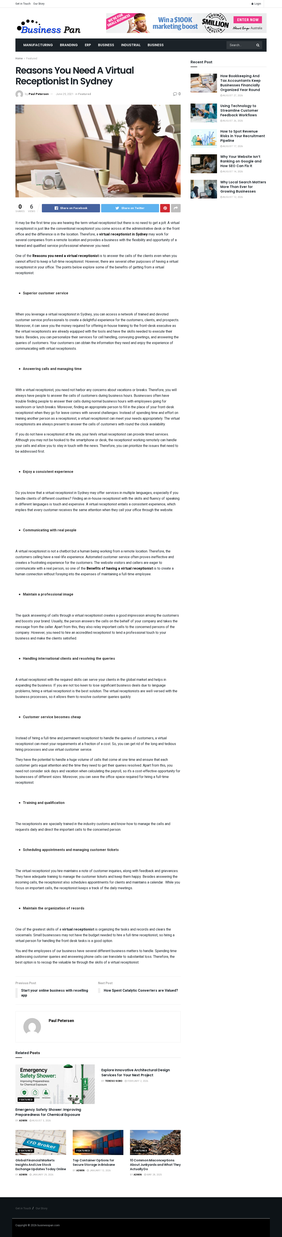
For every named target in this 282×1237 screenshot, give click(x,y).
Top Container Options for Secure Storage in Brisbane (94, 1162)
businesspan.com (48, 1225)
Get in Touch (23, 4)
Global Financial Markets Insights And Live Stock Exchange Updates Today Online (40, 1164)
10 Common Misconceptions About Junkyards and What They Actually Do (155, 1164)
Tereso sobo (113, 1081)
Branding (69, 45)
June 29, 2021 (64, 94)
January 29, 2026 (42, 1175)
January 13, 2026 (100, 1170)
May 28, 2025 (154, 1175)
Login (257, 4)
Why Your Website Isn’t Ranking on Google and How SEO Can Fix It (241, 161)
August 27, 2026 (232, 95)
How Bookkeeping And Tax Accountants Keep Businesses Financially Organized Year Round (240, 83)
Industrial (131, 45)
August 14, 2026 (232, 171)
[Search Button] (258, 45)
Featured (31, 58)
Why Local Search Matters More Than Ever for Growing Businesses (243, 187)
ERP (88, 45)
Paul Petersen (39, 94)
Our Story (39, 4)
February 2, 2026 (137, 1081)
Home (19, 58)
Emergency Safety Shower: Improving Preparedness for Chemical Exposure (48, 1112)
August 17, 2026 (232, 146)
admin (23, 1120)
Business (106, 45)
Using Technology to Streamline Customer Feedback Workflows (239, 110)
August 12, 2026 (232, 197)
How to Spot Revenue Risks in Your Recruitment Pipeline (242, 136)
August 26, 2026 (232, 121)
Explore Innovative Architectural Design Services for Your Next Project (135, 1072)
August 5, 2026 (41, 1120)
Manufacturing (38, 45)
